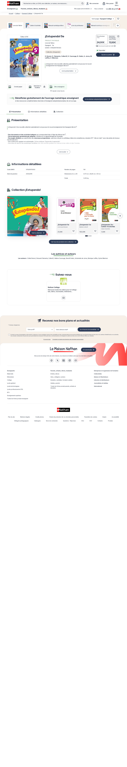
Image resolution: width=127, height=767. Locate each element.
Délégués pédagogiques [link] (21, 421)
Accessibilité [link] (115, 417)
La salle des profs (112, 9)
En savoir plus (47, 339)
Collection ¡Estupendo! (53, 52)
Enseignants (11, 370)
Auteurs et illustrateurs (101, 377)
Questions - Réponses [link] (69, 421)
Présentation (16, 112)
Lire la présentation (67, 71)
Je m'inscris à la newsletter (88, 329)
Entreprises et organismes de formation (106, 370)
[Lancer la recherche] (82, 3)
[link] (63, 298)
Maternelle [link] (10, 374)
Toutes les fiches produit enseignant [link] (17, 398)
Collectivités (98, 374)
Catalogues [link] (37, 421)
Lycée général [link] (11, 383)
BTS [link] (8, 392)
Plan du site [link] (11, 417)
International (98, 386)
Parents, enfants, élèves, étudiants (61, 370)
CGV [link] (90, 421)
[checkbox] (9, 334)
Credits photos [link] (39, 417)
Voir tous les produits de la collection (62, 242)
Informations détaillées (38, 112)
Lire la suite (62, 152)
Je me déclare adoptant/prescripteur (96, 99)
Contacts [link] (100, 421)
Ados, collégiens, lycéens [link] (58, 377)
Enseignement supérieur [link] (14, 395)
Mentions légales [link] (25, 417)
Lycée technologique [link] (13, 386)
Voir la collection (37, 233)
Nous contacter (99, 8)
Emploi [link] (104, 417)
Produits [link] (110, 421)
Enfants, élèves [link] (55, 374)
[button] (24, 58)
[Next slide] (118, 25)
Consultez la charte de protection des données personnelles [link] (67, 339)
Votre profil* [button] (31, 329)
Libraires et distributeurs (101, 380)
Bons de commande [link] (52, 421)
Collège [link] (9, 380)
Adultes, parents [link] (55, 383)
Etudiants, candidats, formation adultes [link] (61, 380)
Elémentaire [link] (10, 377)
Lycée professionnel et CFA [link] (15, 389)
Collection (59, 112)
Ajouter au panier (106, 55)
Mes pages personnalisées (82, 8)
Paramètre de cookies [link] (90, 417)
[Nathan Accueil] (13, 3)
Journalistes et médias (101, 383)
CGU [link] (82, 421)
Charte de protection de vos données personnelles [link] (64, 417)
